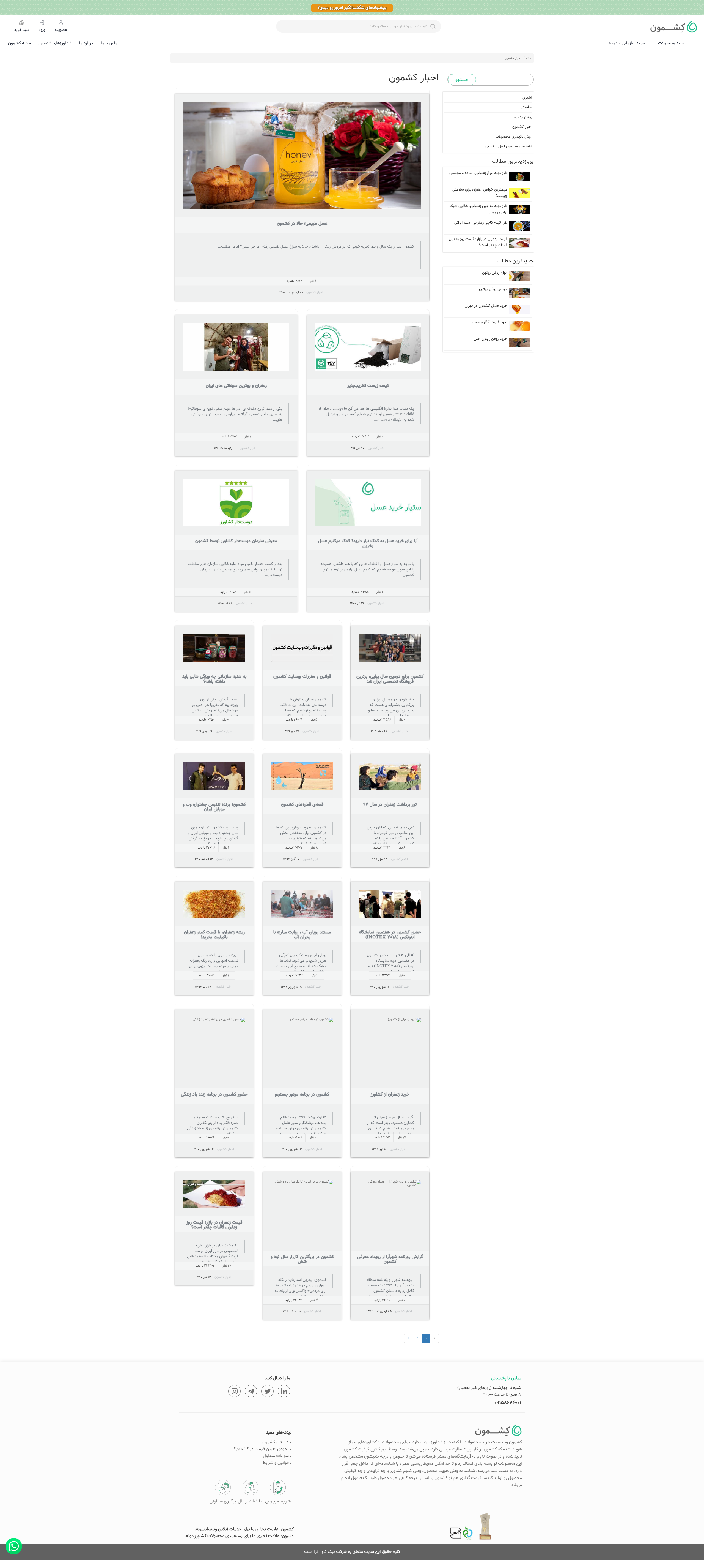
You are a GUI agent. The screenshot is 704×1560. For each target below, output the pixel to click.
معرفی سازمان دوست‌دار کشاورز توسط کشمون (236, 541)
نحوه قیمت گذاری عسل (489, 322)
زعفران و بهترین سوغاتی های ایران (236, 385)
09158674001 (507, 1403)
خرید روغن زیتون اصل (490, 339)
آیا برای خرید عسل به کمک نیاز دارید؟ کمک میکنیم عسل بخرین (368, 544)
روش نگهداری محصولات (514, 137)
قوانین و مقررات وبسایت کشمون (302, 676)
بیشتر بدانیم (523, 117)
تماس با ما (110, 43)
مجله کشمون (19, 43)
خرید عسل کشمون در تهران (486, 306)
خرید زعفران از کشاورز (390, 1094)
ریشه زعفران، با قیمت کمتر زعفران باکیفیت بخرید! (214, 935)
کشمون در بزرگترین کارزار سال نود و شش (302, 1259)
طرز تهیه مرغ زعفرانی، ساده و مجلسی (478, 173)
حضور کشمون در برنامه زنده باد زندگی (214, 1094)
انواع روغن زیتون (494, 273)
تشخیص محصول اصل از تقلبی (508, 146)
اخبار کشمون (314, 292)
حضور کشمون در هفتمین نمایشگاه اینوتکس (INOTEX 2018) (390, 935)
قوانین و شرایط (276, 1463)
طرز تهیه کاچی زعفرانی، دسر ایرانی (480, 223)
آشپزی (527, 98)
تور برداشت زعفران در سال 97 (390, 804)
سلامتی (526, 107)
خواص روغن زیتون (493, 289)
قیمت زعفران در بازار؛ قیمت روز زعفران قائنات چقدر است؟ (214, 1225)
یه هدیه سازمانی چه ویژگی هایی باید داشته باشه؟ (214, 679)
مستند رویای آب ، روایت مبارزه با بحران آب (302, 935)
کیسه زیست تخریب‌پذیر (368, 385)
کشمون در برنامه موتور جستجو (302, 1094)
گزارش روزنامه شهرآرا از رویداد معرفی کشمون (390, 1259)
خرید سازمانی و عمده (627, 43)
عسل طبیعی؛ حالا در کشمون (302, 223)
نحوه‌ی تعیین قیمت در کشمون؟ (261, 1449)
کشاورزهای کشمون (55, 43)
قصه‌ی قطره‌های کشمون (302, 804)
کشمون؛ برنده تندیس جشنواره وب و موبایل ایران (214, 807)
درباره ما (86, 43)
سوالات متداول (276, 1456)
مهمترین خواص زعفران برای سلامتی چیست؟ (479, 193)
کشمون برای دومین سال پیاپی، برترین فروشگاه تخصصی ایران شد (390, 679)
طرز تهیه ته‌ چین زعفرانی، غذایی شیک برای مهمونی (478, 209)
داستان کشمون (275, 1442)
